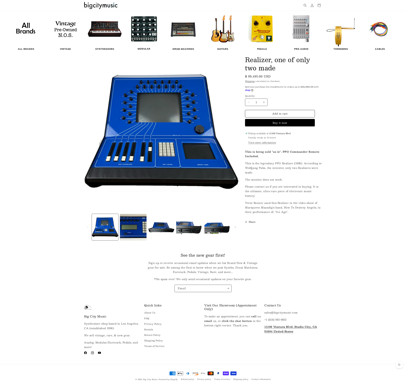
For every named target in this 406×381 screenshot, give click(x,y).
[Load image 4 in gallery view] (189, 227)
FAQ (146, 318)
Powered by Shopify (168, 379)
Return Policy (152, 335)
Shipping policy (241, 379)
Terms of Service (154, 346)
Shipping (250, 81)
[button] (305, 5)
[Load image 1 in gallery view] (105, 227)
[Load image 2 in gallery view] (133, 227)
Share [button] (252, 222)
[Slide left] (87, 227)
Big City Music (150, 379)
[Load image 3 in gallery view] (161, 227)
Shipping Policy (153, 340)
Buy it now (280, 123)
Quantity (250, 96)
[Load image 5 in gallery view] (217, 227)
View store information (262, 142)
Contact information (261, 379)
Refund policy (187, 379)
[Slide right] (235, 227)
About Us (149, 312)
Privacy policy (204, 379)
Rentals (148, 329)
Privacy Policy (153, 324)
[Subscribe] (227, 288)
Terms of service (222, 379)
